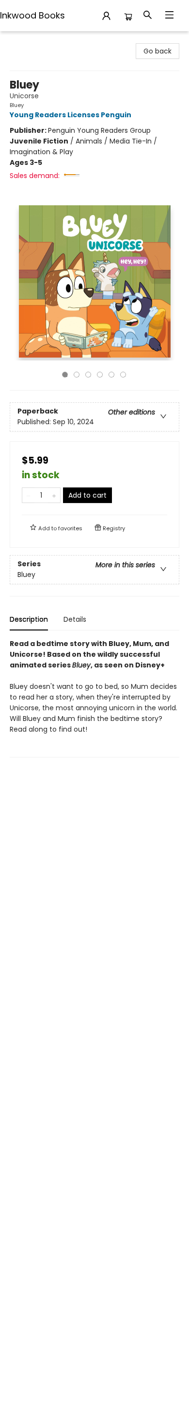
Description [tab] (29, 619)
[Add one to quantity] (54, 495)
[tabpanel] (94, 697)
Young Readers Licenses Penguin (70, 115)
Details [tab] (74, 619)
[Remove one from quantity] (28, 495)
